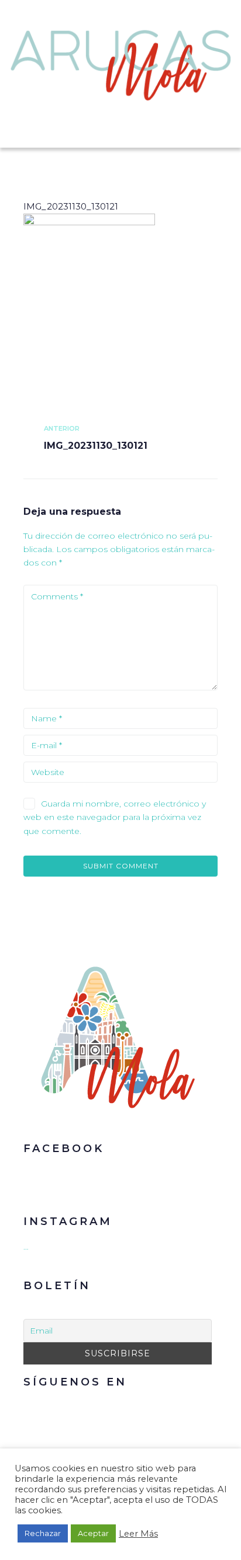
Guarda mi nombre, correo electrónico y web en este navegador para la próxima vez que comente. (114, 817)
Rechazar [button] (43, 1533)
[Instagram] (129, 1409)
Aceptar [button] (93, 1533)
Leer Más (138, 1533)
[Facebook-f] (106, 1409)
